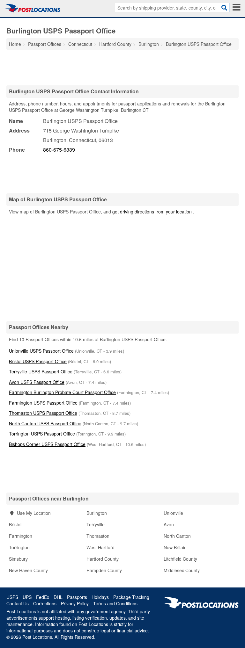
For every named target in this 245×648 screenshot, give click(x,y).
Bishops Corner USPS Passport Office (47, 444)
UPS (27, 597)
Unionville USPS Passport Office (41, 351)
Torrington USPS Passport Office (42, 433)
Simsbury (18, 559)
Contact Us (17, 603)
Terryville (95, 524)
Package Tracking (131, 597)
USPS (12, 597)
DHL (58, 597)
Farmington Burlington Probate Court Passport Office (62, 392)
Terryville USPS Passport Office (40, 371)
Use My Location (33, 513)
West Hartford (100, 547)
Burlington (96, 513)
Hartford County (102, 559)
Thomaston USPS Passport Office (43, 413)
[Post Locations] (32, 8)
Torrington (19, 547)
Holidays (100, 597)
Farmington (20, 536)
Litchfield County (180, 559)
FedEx (42, 597)
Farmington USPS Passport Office (43, 403)
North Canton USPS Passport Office (45, 423)
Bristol (15, 524)
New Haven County (28, 570)
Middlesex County (182, 570)
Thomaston (97, 536)
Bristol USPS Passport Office (38, 361)
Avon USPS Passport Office (36, 382)
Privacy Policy (75, 603)
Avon (169, 524)
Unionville (173, 513)
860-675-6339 (59, 149)
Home (15, 44)
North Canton (177, 536)
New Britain (175, 547)
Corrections (44, 603)
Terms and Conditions (115, 603)
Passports (77, 597)
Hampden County (104, 570)
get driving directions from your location (152, 211)
